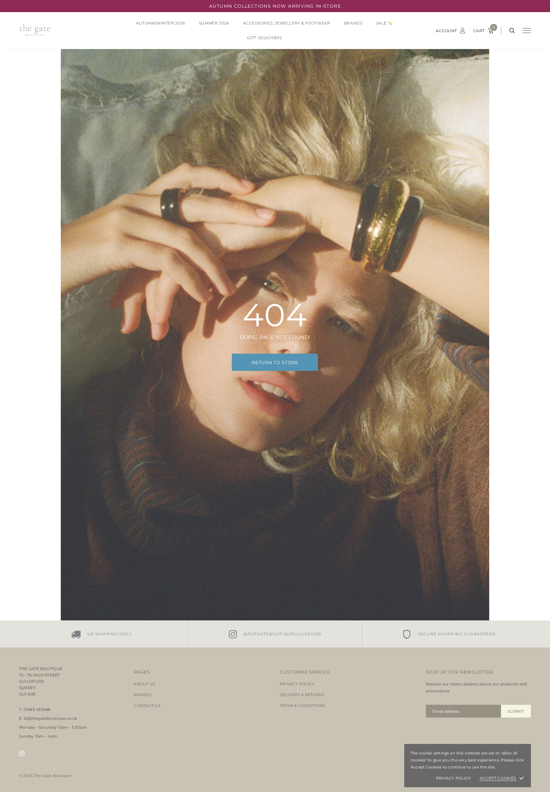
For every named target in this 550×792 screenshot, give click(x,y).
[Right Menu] (527, 30)
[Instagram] (22, 753)
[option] (101, 633)
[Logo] (67, 31)
